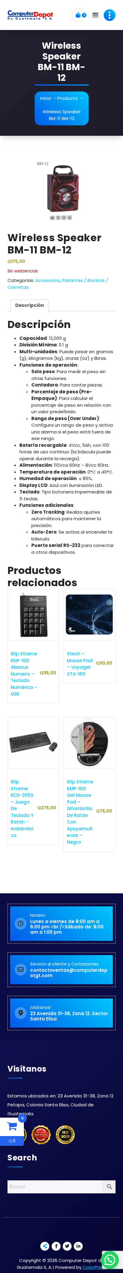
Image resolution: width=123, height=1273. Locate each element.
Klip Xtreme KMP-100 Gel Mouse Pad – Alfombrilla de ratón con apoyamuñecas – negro (80, 812)
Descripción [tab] (29, 305)
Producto (67, 98)
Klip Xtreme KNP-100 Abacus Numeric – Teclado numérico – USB (24, 674)
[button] (110, 1260)
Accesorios (47, 280)
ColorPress (95, 1267)
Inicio (45, 98)
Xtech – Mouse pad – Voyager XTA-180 (80, 664)
